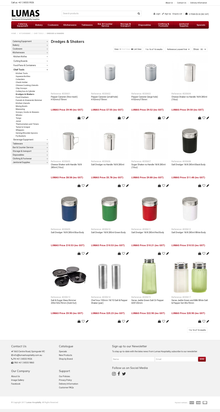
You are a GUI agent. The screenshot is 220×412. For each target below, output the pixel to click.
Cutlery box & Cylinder (25, 91)
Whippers (20, 130)
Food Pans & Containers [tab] (24, 65)
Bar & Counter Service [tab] (23, 147)
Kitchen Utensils (23, 103)
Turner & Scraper (23, 127)
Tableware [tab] (18, 143)
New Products (65, 355)
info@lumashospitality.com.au (27, 355)
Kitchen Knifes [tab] (20, 56)
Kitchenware (69, 25)
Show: (196, 49)
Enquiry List (177, 14)
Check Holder (22, 82)
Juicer (18, 121)
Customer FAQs (66, 387)
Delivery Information (198, 3)
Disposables (144, 25)
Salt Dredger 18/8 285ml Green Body (108, 232)
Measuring (20, 109)
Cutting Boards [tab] (20, 61)
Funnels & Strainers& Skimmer (29, 100)
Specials (201, 25)
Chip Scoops (21, 88)
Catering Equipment (22, 25)
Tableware (86, 25)
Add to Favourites (83, 117)
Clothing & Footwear (163, 25)
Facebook (15, 384)
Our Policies (64, 376)
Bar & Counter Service (105, 25)
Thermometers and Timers (27, 124)
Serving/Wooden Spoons (27, 133)
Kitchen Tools (22, 73)
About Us (169, 3)
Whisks (19, 115)
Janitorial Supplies (184, 25)
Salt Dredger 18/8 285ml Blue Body (67, 232)
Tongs (18, 118)
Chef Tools (39, 33)
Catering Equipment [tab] (22, 41)
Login (158, 14)
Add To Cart (79, 117)
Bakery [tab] (16, 45)
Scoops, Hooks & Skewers (27, 112)
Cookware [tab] (17, 49)
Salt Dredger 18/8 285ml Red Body (147, 232)
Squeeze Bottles (23, 76)
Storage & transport (125, 25)
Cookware (53, 25)
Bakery (39, 25)
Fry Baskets (21, 136)
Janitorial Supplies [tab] (21, 162)
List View (137, 49)
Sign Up (168, 14)
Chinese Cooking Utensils (27, 85)
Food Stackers (22, 97)
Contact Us (181, 3)
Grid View (126, 49)
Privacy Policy (65, 380)
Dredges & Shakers (25, 94)
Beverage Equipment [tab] (23, 139)
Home (13, 33)
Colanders (20, 79)
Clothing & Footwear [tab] (22, 158)
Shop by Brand (66, 359)
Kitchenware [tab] (19, 52)
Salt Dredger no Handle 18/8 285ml (107, 164)
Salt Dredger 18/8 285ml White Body (189, 232)
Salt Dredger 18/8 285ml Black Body (188, 164)
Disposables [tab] (18, 155)
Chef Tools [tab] (18, 69)
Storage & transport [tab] (22, 151)
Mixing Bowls (21, 106)
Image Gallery (17, 380)
